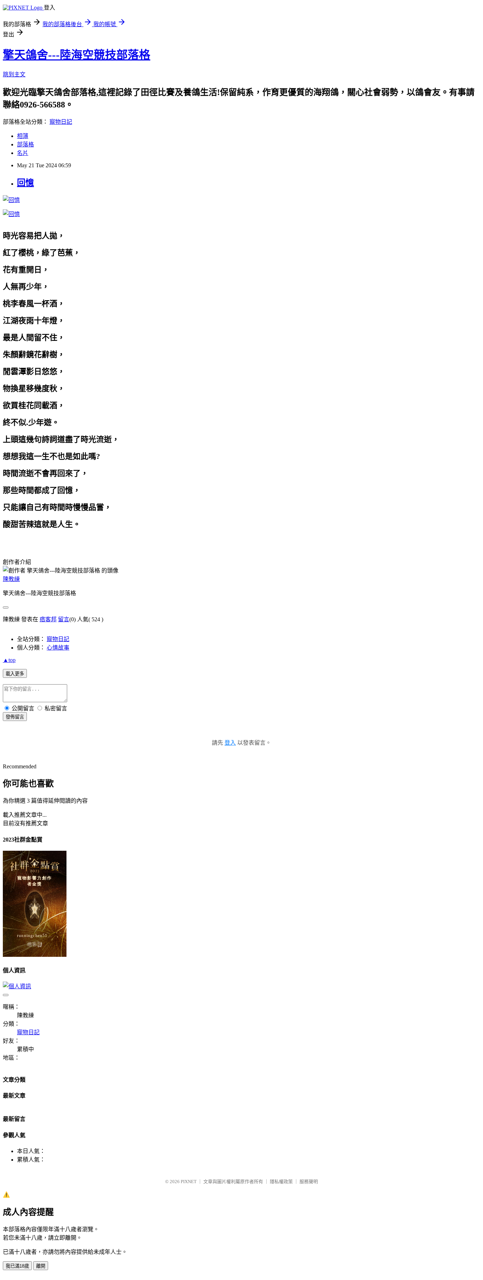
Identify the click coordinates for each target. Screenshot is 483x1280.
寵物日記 (61, 122)
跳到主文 (14, 74)
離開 (40, 1266)
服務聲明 (308, 1181)
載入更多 (15, 673)
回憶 (25, 182)
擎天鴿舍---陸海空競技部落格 (76, 54)
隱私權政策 (281, 1181)
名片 (22, 153)
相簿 (22, 136)
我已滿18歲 (17, 1266)
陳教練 (11, 579)
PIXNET (189, 1181)
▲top (9, 660)
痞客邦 (48, 619)
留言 (63, 619)
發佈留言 (15, 717)
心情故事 (58, 648)
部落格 (25, 144)
